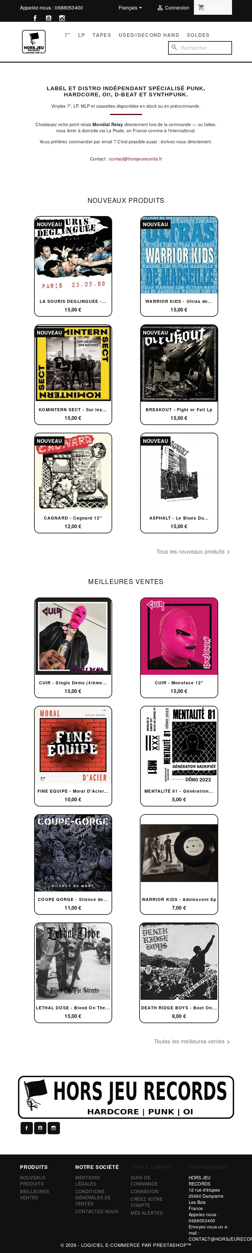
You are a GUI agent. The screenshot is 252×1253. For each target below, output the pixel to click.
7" (68, 34)
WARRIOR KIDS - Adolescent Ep (179, 899)
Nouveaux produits (32, 1180)
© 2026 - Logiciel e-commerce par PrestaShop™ (126, 1245)
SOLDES (198, 34)
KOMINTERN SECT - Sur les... (73, 409)
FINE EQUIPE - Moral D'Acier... (72, 791)
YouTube (48, 18)
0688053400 (69, 7)
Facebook (35, 18)
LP (81, 34)
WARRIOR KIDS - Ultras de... (178, 301)
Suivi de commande (144, 1180)
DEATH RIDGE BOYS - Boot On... (179, 1008)
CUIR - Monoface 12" (179, 683)
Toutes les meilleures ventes (193, 1042)
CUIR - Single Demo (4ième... (73, 683)
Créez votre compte (147, 1202)
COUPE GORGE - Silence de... (73, 899)
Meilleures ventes (34, 1194)
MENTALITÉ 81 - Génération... (178, 791)
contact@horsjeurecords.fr (135, 159)
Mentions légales (87, 1180)
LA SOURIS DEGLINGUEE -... (73, 301)
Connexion (144, 1191)
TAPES (102, 34)
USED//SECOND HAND (149, 34)
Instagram (62, 18)
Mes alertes (147, 1213)
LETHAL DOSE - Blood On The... (73, 1008)
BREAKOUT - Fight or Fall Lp (179, 409)
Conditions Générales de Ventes (93, 1197)
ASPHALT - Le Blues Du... (179, 518)
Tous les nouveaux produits (194, 552)
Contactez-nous (96, 1211)
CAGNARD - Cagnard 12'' (73, 518)
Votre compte (152, 1166)
